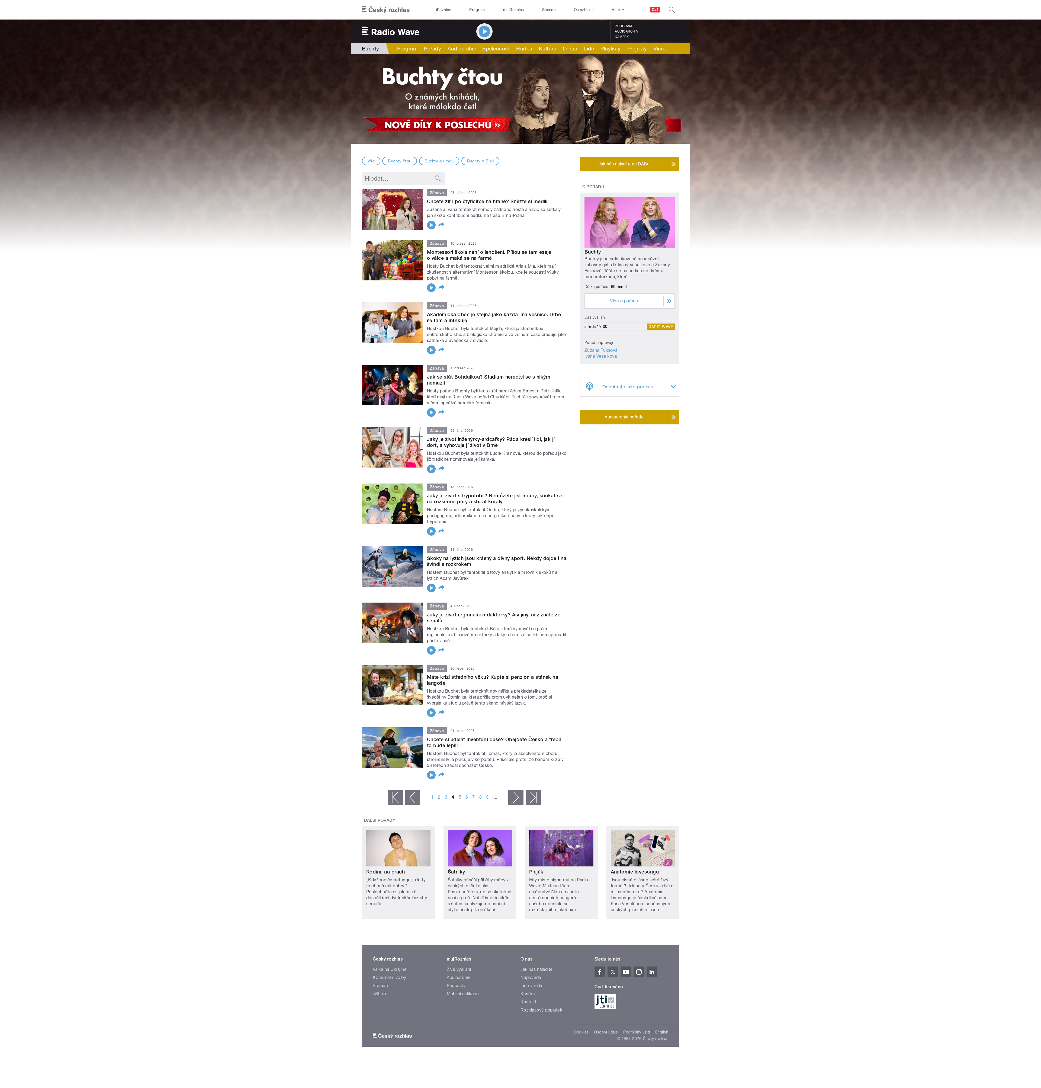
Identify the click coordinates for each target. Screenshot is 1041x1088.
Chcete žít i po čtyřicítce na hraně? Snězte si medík (487, 201)
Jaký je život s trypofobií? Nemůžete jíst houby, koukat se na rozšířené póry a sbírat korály (495, 498)
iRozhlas (443, 10)
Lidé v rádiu (532, 985)
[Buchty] (520, 99)
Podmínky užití (636, 1032)
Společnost (496, 49)
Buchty (592, 252)
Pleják (536, 872)
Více (661, 49)
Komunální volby (389, 977)
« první (395, 797)
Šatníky (456, 872)
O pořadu (593, 186)
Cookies (581, 1032)
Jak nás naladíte (536, 969)
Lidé (589, 49)
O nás (570, 49)
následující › (515, 797)
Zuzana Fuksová (601, 350)
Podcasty (456, 985)
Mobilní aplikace (463, 993)
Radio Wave (661, 326)
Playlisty (610, 49)
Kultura (547, 49)
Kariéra (527, 993)
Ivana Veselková (600, 356)
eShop (379, 993)
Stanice (549, 10)
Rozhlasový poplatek (541, 1010)
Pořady (432, 49)
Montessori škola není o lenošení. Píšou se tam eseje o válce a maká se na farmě (489, 255)
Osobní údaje (606, 1032)
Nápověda (530, 977)
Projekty (637, 49)
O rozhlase (584, 10)
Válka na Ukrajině (390, 969)
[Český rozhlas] (386, 10)
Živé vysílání (459, 969)
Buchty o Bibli (480, 161)
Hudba (524, 49)
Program (477, 10)
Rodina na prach (385, 872)
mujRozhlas (513, 10)
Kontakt (528, 1001)
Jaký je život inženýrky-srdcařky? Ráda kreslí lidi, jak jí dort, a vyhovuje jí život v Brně (491, 442)
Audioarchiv (626, 31)
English (661, 1032)
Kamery (622, 37)
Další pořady (380, 820)
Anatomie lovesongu (635, 872)
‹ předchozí (412, 797)
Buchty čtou (399, 161)
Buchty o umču (439, 161)
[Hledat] (671, 10)
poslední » (533, 797)
